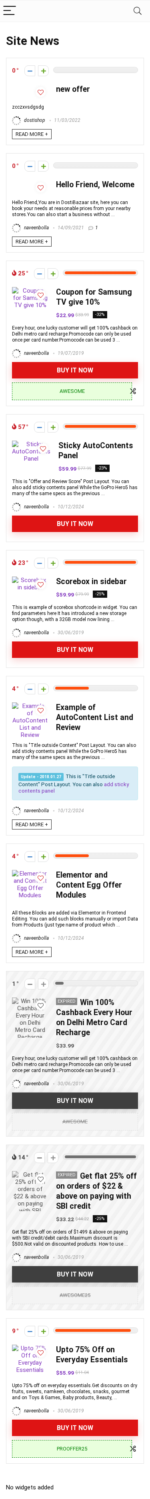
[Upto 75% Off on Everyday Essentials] (30, 1348)
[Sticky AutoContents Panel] (31, 444)
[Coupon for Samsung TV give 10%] (30, 290)
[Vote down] (29, 70)
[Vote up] (43, 70)
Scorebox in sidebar (91, 581)
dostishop (34, 120)
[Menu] (9, 11)
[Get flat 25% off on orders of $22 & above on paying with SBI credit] (30, 1174)
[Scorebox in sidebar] (30, 580)
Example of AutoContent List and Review (94, 717)
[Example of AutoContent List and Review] (30, 706)
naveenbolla (36, 228)
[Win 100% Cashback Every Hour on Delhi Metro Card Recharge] (30, 1001)
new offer (73, 89)
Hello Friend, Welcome (95, 184)
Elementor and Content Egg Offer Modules (89, 885)
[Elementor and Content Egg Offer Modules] (30, 873)
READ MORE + (32, 134)
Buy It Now (75, 370)
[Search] (137, 11)
